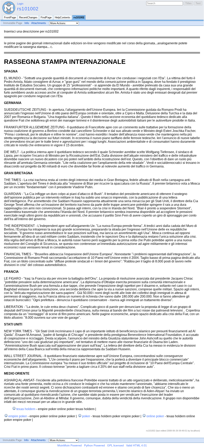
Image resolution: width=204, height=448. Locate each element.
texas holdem (25, 409)
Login (20, 3)
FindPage (46, 17)
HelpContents (62, 17)
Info (27, 23)
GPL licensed (115, 445)
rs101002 (28, 8)
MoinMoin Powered (69, 445)
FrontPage (10, 17)
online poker (155, 416)
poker (86, 416)
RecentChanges (28, 17)
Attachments (38, 23)
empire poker (17, 416)
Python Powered (94, 445)
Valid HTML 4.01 (136, 445)
